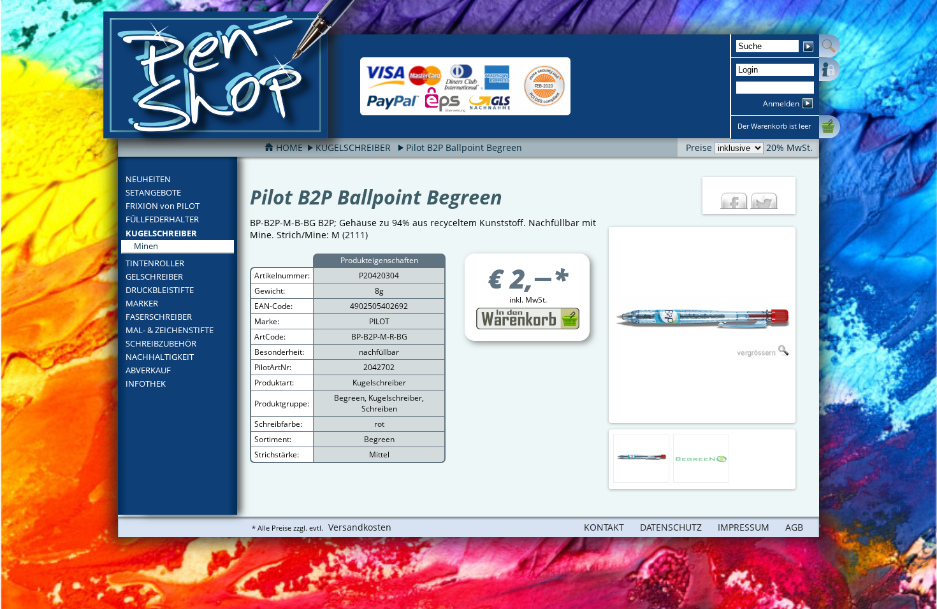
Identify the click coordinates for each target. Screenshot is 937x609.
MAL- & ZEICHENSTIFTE (170, 330)
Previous (597, 324)
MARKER (142, 303)
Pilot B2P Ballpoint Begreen (464, 147)
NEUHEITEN (148, 179)
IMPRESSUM (743, 527)
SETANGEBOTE (153, 192)
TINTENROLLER (155, 263)
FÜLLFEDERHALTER (162, 219)
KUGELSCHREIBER (161, 233)
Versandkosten (359, 527)
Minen (146, 246)
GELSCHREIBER (154, 276)
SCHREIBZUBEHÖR (161, 343)
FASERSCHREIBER (159, 316)
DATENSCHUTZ (671, 527)
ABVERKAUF (148, 370)
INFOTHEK (146, 383)
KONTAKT (604, 527)
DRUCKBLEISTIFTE (160, 290)
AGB (794, 527)
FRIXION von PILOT (163, 205)
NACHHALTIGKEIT (160, 356)
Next (806, 324)
